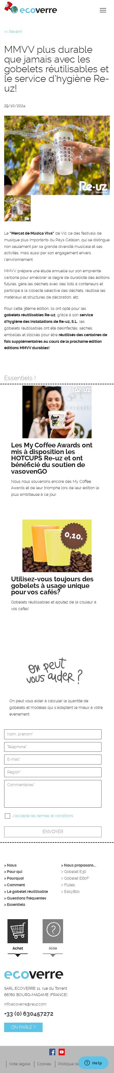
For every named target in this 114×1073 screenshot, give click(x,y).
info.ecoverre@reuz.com (25, 1004)
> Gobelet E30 (73, 871)
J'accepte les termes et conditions (42, 815)
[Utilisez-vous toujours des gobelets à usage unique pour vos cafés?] (57, 546)
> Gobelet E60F (75, 878)
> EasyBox (70, 891)
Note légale (19, 1064)
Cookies (44, 1064)
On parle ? (23, 1027)
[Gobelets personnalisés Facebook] (52, 1052)
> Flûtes (68, 885)
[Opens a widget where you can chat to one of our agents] (93, 1063)
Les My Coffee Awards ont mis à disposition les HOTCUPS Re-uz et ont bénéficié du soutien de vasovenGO (51, 458)
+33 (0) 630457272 (28, 1013)
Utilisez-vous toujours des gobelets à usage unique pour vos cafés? (52, 585)
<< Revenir (13, 31)
